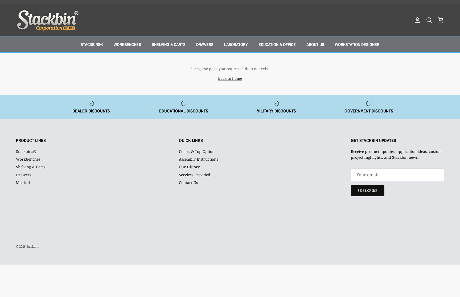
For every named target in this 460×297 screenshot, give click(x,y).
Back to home (230, 78)
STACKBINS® (92, 44)
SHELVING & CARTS (169, 44)
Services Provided (194, 174)
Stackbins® (26, 151)
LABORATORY (236, 44)
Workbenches (28, 159)
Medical (23, 182)
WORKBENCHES (127, 44)
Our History (189, 166)
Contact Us (188, 182)
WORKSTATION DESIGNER (357, 44)
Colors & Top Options (197, 151)
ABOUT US (315, 44)
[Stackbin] (47, 20)
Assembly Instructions (198, 159)
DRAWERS (204, 44)
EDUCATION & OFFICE (277, 44)
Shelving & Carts (30, 166)
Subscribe (367, 190)
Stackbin (32, 246)
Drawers (23, 174)
